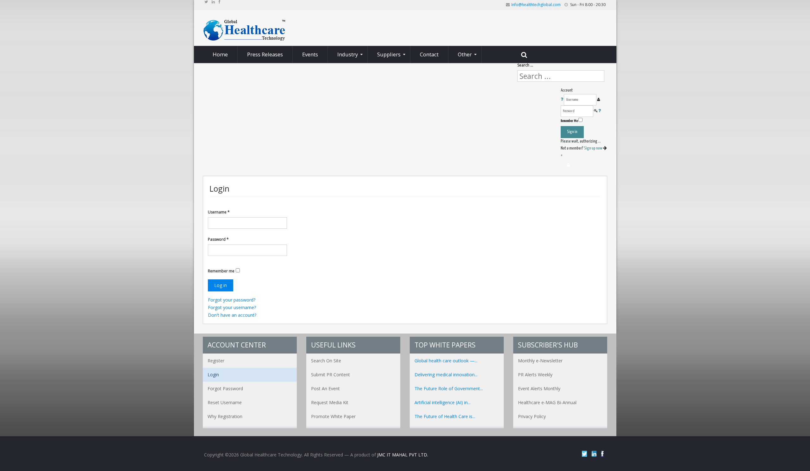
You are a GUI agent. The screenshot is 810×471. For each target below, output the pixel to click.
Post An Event (325, 388)
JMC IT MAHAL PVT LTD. (402, 455)
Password (218, 239)
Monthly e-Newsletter (540, 361)
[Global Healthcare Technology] (244, 30)
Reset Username (225, 402)
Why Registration (225, 416)
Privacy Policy (532, 416)
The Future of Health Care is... (444, 416)
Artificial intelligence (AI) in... (442, 402)
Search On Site (326, 361)
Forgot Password (225, 388)
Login (213, 375)
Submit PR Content (330, 375)
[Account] (568, 165)
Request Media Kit (329, 402)
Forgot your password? (231, 300)
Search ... (525, 65)
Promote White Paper (333, 416)
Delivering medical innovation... (445, 375)
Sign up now (593, 148)
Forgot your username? (232, 307)
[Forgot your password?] (599, 111)
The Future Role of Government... (448, 388)
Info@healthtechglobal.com (536, 4)
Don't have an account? (232, 315)
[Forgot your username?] (562, 100)
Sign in (572, 132)
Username (219, 212)
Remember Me (569, 121)
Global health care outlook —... (445, 361)
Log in (220, 285)
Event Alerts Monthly (539, 388)
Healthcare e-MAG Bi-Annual (547, 402)
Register (216, 361)
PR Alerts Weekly (535, 375)
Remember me (221, 271)
